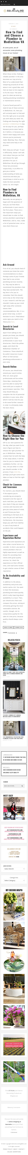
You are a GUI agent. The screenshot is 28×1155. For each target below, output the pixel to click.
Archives (7, 866)
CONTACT (21, 1149)
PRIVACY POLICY (7, 1149)
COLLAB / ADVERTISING (14, 1151)
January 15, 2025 (7, 740)
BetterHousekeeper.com (14, 830)
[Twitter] (2, 1)
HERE (17, 857)
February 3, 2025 (13, 23)
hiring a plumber (8, 627)
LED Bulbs (11, 1090)
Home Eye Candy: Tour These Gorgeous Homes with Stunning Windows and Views (14, 673)
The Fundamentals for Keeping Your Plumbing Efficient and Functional (13, 737)
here (12, 322)
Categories (14, 878)
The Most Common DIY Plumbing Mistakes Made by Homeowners (12, 715)
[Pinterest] (6, 1)
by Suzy (13, 26)
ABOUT (15, 1149)
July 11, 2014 (6, 676)
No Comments (13, 29)
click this (17, 472)
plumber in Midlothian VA (12, 124)
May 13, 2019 (6, 718)
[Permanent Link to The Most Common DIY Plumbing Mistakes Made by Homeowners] (14, 713)
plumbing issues (19, 627)
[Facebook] (4, 1)
